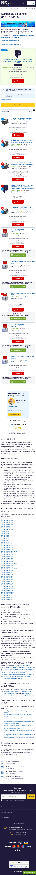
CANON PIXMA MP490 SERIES (9, 569)
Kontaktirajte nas (14, 414)
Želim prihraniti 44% (19, 350)
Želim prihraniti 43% (19, 382)
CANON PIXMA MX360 (7, 595)
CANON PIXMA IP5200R (7, 547)
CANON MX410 (5, 540)
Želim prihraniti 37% (19, 287)
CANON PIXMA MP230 (7, 553)
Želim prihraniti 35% (19, 255)
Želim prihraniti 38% (19, 318)
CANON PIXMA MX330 (7, 588)
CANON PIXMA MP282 (7, 522)
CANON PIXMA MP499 (7, 528)
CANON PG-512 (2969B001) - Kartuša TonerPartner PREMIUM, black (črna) (21, 119)
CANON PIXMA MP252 (7, 519)
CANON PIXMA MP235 (7, 554)
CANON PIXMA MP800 (7, 576)
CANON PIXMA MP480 (7, 567)
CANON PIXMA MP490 (7, 570)
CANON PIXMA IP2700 (7, 544)
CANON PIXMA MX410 (7, 597)
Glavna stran (4, 9)
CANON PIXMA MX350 (7, 594)
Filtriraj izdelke (18, 105)
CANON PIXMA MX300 (7, 583)
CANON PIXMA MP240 (7, 556)
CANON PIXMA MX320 (7, 586)
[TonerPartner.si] (6, 3)
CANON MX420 (5, 542)
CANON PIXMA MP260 (7, 560)
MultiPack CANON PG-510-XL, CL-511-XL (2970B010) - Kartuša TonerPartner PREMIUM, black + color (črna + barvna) (18, 61)
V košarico (19, 81)
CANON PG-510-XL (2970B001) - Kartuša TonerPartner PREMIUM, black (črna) (22, 141)
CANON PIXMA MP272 (7, 521)
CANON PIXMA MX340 (7, 590)
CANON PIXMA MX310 (7, 585)
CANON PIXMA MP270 (7, 562)
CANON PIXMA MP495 (7, 526)
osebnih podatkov (19, 800)
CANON (22, 9)
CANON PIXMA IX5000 (7, 549)
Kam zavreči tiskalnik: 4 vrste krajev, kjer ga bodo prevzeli (18, 737)
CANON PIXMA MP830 (7, 579)
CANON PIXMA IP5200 (7, 546)
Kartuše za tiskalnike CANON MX (11, 44)
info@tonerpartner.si (14, 410)
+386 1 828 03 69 (12, 407)
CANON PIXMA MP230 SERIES (9, 551)
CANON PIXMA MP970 (7, 581)
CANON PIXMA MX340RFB (8, 592)
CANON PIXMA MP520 (7, 530)
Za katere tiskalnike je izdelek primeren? (18, 71)
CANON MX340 (5, 535)
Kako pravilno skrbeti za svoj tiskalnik (13, 728)
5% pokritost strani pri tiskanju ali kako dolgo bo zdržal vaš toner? (19, 90)
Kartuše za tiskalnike (14, 9)
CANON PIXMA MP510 (7, 572)
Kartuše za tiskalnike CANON (10, 40)
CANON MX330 (5, 533)
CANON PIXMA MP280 (7, 565)
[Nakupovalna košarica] (23, 3)
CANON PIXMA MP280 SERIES (9, 563)
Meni (32, 3)
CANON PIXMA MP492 (7, 524)
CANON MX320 (5, 531)
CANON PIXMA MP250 (7, 558)
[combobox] (16, 111)
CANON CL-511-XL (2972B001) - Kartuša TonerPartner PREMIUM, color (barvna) (22, 208)
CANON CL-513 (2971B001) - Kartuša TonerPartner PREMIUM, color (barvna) (22, 163)
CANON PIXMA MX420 (7, 599)
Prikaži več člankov (6, 99)
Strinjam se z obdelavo (13, 800)
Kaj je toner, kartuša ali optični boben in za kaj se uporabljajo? (19, 95)
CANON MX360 (5, 538)
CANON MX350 (5, 537)
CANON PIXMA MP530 (7, 574)
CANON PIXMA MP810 (7, 578)
